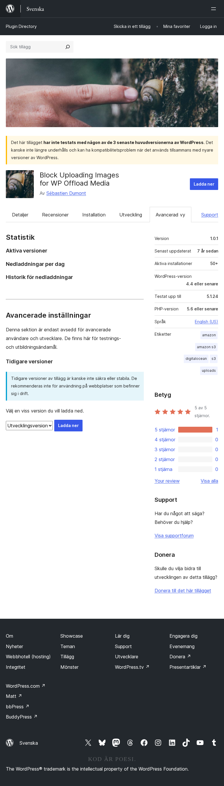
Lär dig (122, 636)
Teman (67, 646)
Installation (94, 215)
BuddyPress (22, 717)
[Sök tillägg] (68, 47)
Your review (167, 481)
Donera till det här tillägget (183, 590)
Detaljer (20, 215)
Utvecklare (126, 656)
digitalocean (196, 358)
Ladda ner (204, 184)
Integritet (15, 667)
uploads (209, 370)
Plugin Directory (21, 26)
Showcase (71, 636)
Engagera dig (183, 636)
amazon (209, 335)
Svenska (29, 743)
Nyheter (14, 646)
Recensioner (55, 215)
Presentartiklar (187, 667)
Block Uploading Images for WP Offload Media (79, 179)
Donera (180, 656)
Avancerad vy (170, 215)
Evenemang (182, 646)
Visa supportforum (174, 535)
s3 (213, 358)
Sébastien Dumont (66, 193)
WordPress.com (26, 686)
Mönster (69, 667)
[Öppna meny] (214, 8)
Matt (14, 696)
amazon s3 (206, 347)
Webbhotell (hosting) (28, 656)
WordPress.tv (132, 667)
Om (9, 636)
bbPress (17, 706)
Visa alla (209, 481)
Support (209, 215)
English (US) (206, 321)
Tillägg (67, 656)
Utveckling (130, 215)
